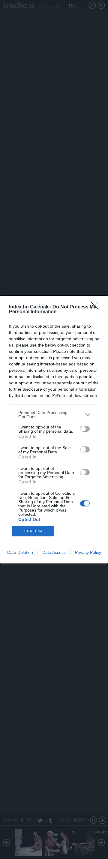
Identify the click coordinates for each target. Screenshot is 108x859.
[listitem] (54, 414)
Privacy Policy (88, 552)
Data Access (54, 552)
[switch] (85, 429)
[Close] (96, 307)
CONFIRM (33, 531)
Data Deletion (20, 552)
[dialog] (54, 430)
